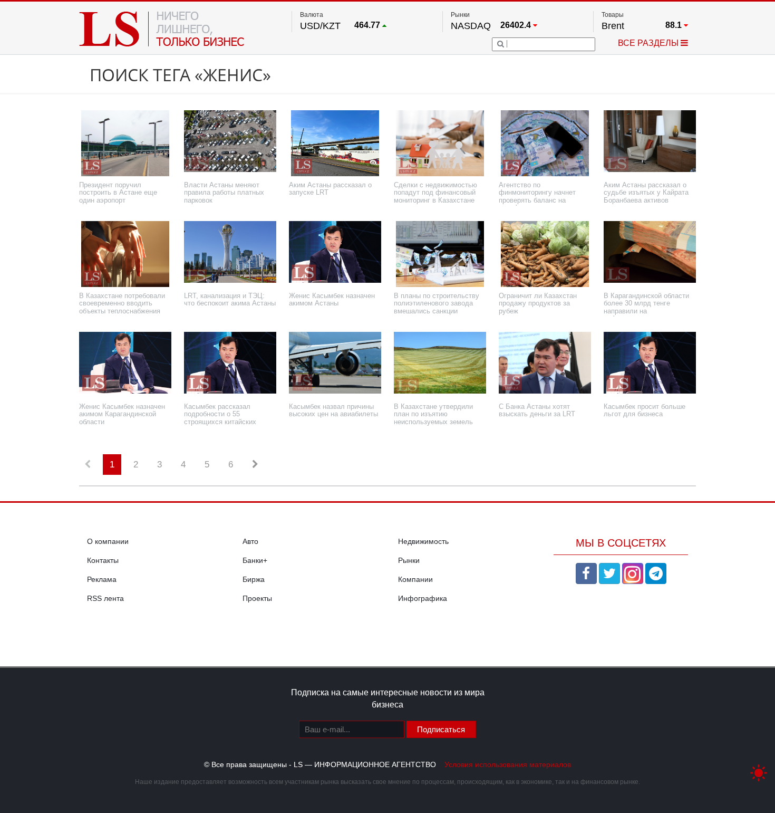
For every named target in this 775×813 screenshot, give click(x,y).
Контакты (103, 560)
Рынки (409, 560)
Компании (415, 579)
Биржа (254, 579)
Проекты (257, 598)
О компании (108, 541)
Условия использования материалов (507, 764)
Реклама (102, 579)
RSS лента (105, 598)
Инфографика (422, 598)
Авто (250, 541)
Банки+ (255, 560)
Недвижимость (423, 541)
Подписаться (441, 729)
